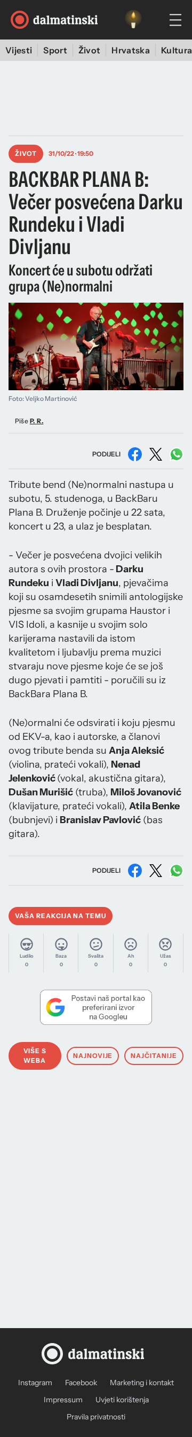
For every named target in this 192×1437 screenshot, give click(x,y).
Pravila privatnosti (96, 1417)
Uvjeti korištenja (122, 1399)
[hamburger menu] (175, 20)
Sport (55, 50)
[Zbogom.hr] (133, 19)
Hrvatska (130, 50)
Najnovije (93, 1056)
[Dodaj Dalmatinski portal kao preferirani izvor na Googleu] (96, 1007)
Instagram (35, 1382)
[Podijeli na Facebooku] (135, 454)
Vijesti (18, 50)
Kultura (176, 50)
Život (89, 50)
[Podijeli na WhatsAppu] (176, 454)
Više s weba (35, 1055)
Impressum (63, 1399)
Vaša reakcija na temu (60, 916)
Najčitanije (154, 1056)
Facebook (81, 1382)
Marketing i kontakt (142, 1382)
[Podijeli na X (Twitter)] (155, 454)
